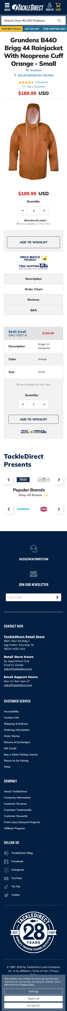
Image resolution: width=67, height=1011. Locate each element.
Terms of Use (40, 971)
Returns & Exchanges (17, 742)
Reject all (33, 998)
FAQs (7, 766)
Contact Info (11, 717)
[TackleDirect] (28, 7)
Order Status (12, 736)
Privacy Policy (27, 984)
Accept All (33, 1005)
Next (58, 479)
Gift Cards (10, 748)
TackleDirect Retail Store (24, 637)
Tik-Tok (15, 886)
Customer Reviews (15, 803)
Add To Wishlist (33, 242)
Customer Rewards (16, 816)
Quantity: (33, 201)
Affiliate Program (14, 828)
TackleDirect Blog (22, 853)
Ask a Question (36, 86)
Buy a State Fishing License (21, 754)
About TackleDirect (15, 791)
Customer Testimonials (17, 810)
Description (33, 279)
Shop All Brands (30, 495)
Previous (8, 479)
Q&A (33, 310)
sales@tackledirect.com (18, 669)
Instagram (17, 869)
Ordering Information (16, 730)
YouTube (16, 878)
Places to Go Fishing (16, 760)
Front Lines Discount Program (22, 822)
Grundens (36, 70)
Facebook (17, 861)
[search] (59, 21)
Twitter (15, 895)
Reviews (33, 299)
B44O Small (17, 331)
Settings (33, 991)
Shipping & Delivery (16, 723)
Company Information (17, 797)
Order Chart (33, 289)
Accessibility (11, 711)
